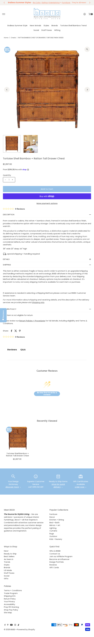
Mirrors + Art (54, 525)
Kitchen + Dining (56, 519)
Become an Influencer (59, 559)
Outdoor (53, 536)
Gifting (57, 30)
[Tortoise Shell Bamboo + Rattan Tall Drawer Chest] (17, 438)
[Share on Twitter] (16, 331)
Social (36, 30)
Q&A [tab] (23, 349)
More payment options (47, 203)
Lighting (52, 528)
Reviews (53, 564)
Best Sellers (9, 556)
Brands (55, 25)
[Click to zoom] (87, 49)
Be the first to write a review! (47, 393)
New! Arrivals (35, 25)
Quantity (7, 175)
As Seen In (8, 559)
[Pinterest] (7, 625)
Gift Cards (54, 567)
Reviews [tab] (12, 349)
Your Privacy (9, 601)
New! (6, 551)
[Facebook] (5, 625)
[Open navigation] (4, 14)
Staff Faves (46, 30)
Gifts (6, 578)
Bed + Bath (54, 522)
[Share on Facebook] (11, 331)
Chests (13, 38)
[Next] (89, 2)
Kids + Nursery (55, 539)
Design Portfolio (56, 562)
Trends (7, 562)
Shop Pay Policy (11, 610)
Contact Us (54, 553)
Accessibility (9, 604)
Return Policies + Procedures (32, 320)
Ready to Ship (10, 553)
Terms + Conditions (13, 590)
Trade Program (11, 593)
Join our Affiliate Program (60, 556)
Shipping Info (10, 596)
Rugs (51, 533)
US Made (8, 570)
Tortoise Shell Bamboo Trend (73, 25)
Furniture (53, 514)
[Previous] (4, 2)
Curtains (53, 530)
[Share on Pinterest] (20, 331)
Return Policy (10, 598)
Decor (52, 517)
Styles (46, 25)
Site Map (8, 612)
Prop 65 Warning (11, 607)
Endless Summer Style (17, 25)
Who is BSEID (55, 551)
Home (6, 38)
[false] (13, 476)
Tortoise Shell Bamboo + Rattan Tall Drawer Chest (17, 454)
